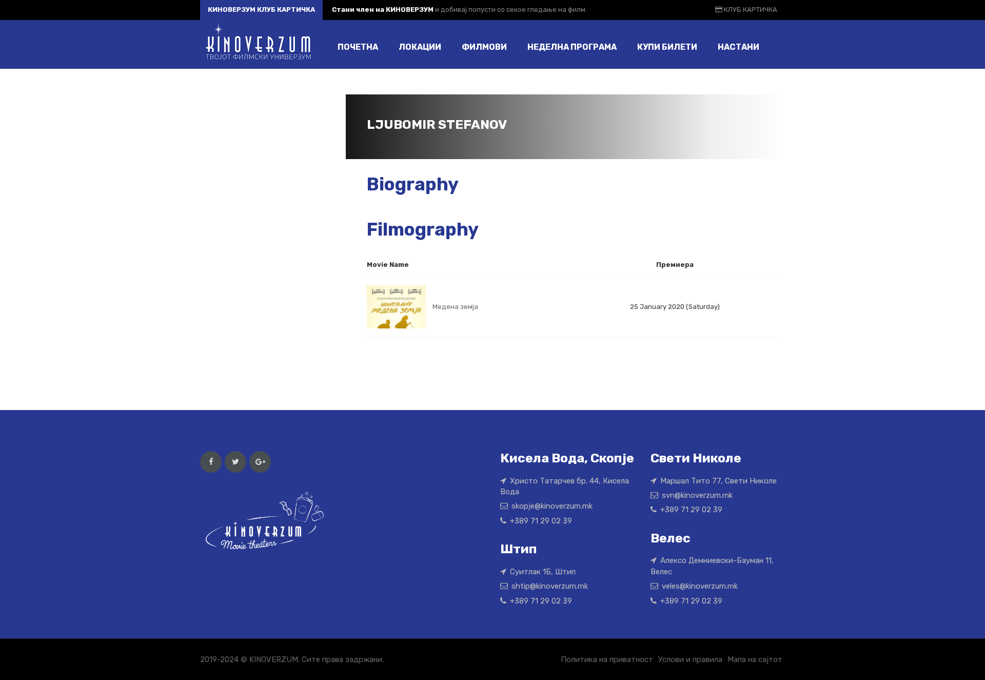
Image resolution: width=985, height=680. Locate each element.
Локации (420, 47)
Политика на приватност (607, 659)
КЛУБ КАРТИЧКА (749, 9)
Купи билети (667, 47)
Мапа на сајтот (754, 659)
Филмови (484, 47)
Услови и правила (690, 659)
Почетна (358, 47)
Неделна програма (572, 47)
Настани (738, 47)
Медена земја (455, 306)
